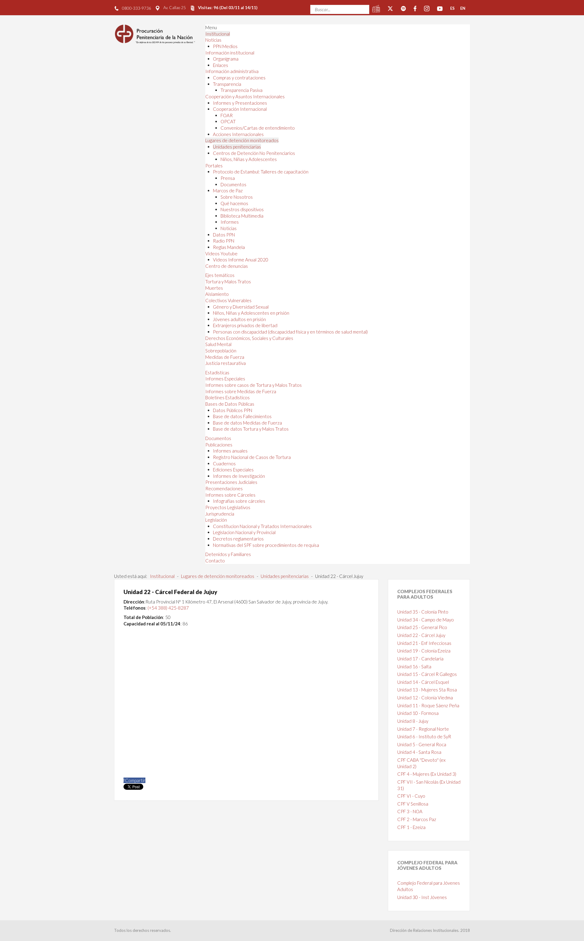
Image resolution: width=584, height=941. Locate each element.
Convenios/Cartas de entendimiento (258, 128)
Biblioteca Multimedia (242, 216)
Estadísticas (217, 372)
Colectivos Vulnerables (228, 300)
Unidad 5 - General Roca (421, 744)
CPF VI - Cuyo (411, 796)
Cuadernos (224, 463)
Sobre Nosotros (237, 197)
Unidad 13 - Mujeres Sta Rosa (427, 689)
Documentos (233, 184)
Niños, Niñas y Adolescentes (249, 159)
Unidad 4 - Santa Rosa (419, 752)
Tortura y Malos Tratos (228, 281)
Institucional (217, 34)
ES (452, 8)
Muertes (214, 288)
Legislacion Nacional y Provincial (244, 532)
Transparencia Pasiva (241, 90)
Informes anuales (230, 450)
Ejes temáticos (220, 275)
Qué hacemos (234, 203)
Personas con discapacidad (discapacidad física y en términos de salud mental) (290, 331)
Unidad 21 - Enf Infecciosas (424, 643)
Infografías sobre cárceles (239, 501)
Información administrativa (232, 71)
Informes (230, 222)
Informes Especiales (225, 378)
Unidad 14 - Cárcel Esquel (423, 682)
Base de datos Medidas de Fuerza (247, 422)
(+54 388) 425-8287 (168, 607)
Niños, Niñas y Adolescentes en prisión (251, 313)
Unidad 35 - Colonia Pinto (422, 611)
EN (462, 8)
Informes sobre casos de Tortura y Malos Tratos (253, 385)
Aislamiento (217, 294)
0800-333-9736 (136, 8)
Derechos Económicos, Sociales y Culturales (249, 338)
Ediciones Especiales (233, 469)
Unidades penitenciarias (237, 146)
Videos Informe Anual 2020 (240, 259)
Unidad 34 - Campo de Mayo (425, 619)
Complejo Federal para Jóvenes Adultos (428, 886)
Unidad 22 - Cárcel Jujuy (421, 635)
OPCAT (228, 121)
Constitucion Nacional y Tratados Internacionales (262, 526)
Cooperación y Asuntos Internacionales (245, 96)
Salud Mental (218, 344)
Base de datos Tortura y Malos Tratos (251, 429)
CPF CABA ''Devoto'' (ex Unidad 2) (421, 763)
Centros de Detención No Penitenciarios (254, 153)
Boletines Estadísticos (227, 397)
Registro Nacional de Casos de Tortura (252, 457)
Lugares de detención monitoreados (242, 140)
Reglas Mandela (229, 247)
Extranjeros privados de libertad (245, 325)
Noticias (213, 40)
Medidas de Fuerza (224, 357)
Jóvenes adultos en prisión (239, 319)
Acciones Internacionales (238, 134)
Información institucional (229, 52)
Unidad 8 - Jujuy (412, 721)
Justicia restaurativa (225, 363)
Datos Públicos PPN (232, 410)
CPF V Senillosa (412, 803)
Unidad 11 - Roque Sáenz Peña (428, 705)
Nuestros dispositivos (242, 209)
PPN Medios (225, 46)
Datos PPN (224, 234)
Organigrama (225, 58)
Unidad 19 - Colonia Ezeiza (423, 650)
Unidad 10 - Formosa (418, 713)
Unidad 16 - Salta (414, 666)
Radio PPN (223, 240)
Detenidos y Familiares (228, 554)
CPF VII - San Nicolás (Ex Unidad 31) (429, 785)
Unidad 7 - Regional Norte (423, 729)
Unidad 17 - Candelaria (420, 658)
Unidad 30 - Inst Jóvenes (422, 897)
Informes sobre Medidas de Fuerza (240, 391)
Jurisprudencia (219, 513)
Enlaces (220, 65)
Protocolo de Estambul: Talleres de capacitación (260, 171)
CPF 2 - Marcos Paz (416, 819)
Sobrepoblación (220, 350)
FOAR (227, 115)
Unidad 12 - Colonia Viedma (425, 697)
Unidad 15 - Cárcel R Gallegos (427, 674)
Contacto (215, 560)
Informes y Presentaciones (240, 103)
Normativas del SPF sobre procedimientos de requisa (266, 545)
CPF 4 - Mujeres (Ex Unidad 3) (426, 774)
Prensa (228, 178)
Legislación (216, 520)
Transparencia (227, 84)
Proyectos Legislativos (227, 507)
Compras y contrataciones (239, 77)
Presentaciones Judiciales (231, 482)
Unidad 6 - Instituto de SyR (424, 736)
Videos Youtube (221, 253)
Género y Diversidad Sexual (241, 307)
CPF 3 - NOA (409, 811)
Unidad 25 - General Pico (422, 627)
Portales (214, 165)
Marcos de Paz (228, 190)
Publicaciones (218, 444)
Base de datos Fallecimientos (242, 416)
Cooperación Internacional (240, 109)
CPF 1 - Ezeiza (411, 827)
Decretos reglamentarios (238, 538)
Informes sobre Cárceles (230, 495)
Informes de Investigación (239, 476)
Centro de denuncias (226, 266)
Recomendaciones (224, 488)
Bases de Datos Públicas (229, 404)
